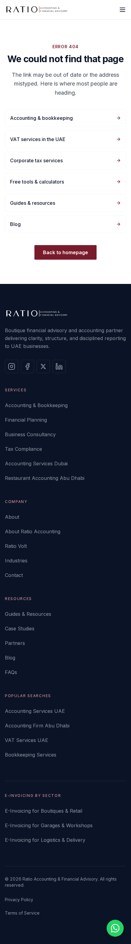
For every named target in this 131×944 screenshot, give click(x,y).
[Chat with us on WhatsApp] (115, 928)
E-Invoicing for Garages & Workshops (49, 825)
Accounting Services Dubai (36, 463)
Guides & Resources (28, 614)
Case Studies (19, 628)
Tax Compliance (23, 449)
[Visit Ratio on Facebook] (27, 366)
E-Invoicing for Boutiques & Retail (43, 811)
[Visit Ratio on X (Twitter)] (43, 366)
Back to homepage (65, 252)
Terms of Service (22, 912)
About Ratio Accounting (32, 531)
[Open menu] (122, 10)
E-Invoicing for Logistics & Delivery (45, 840)
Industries (16, 561)
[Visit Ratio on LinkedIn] (59, 366)
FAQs (11, 672)
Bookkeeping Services (30, 755)
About (12, 517)
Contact (14, 575)
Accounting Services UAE (35, 711)
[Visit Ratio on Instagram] (11, 366)
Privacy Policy (19, 899)
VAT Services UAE (26, 740)
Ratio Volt (16, 546)
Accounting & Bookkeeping (36, 405)
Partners (15, 643)
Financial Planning (26, 420)
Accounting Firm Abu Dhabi (37, 726)
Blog (10, 658)
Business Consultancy (30, 434)
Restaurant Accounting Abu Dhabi (44, 478)
